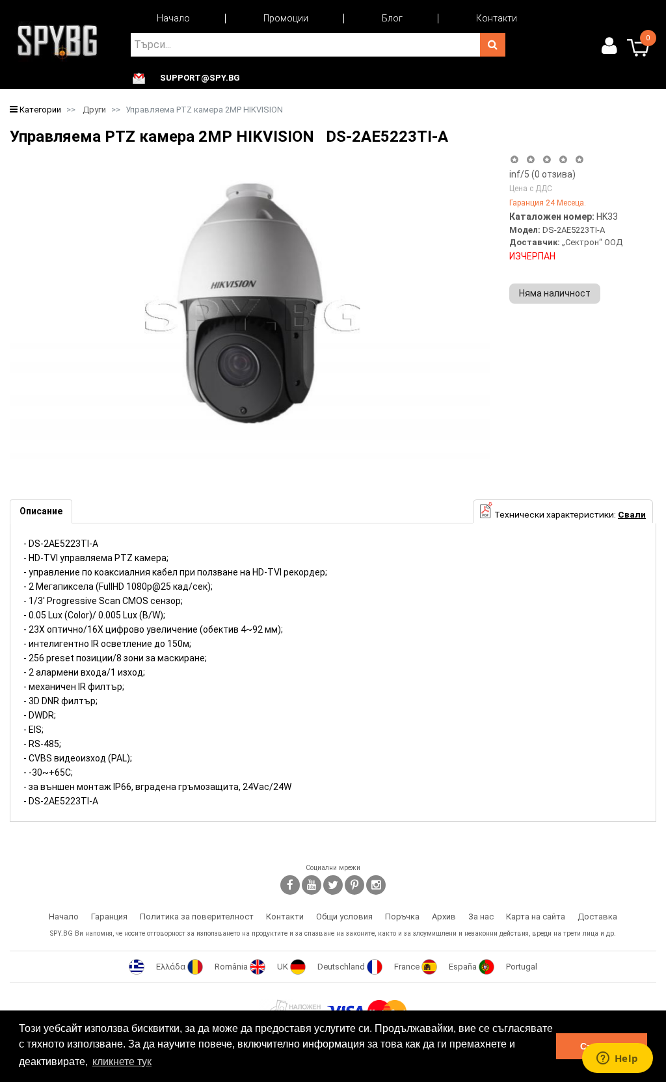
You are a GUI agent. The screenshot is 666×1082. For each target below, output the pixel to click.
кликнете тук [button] (122, 1061)
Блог (392, 18)
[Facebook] (290, 885)
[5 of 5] (580, 160)
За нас (481, 916)
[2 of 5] (530, 160)
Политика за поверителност (197, 916)
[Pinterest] (354, 885)
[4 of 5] (563, 160)
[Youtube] (311, 885)
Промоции (285, 18)
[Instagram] (376, 885)
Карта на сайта (535, 916)
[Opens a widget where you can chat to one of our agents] (617, 1059)
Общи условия (344, 916)
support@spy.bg (200, 78)
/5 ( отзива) (542, 174)
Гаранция (109, 916)
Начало (173, 18)
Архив (444, 916)
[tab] (41, 511)
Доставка (597, 916)
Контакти (496, 18)
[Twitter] (333, 885)
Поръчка (402, 916)
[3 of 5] (547, 160)
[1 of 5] (514, 160)
